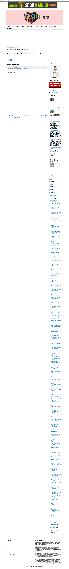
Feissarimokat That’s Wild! (56, 482)
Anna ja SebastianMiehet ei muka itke (56, 140)
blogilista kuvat (10, 28)
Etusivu (26, 115)
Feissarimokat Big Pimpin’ (56, 495)
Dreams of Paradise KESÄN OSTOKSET (56, 422)
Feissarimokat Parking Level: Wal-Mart (57, 98)
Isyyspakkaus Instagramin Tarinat (56, 323)
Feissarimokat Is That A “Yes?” (55, 351)
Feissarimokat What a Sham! (55, 281)
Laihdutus (32, 26)
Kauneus (27, 26)
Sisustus (50, 26)
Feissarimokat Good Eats (55, 248)
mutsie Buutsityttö (54, 331)
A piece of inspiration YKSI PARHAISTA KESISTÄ (56, 338)
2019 (51, 187)
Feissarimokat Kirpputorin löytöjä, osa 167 (56, 213)
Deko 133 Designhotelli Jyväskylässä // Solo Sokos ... (55, 340)
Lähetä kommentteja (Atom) (14, 117)
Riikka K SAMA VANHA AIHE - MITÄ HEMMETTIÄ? (56, 329)
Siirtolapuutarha (10, 60)
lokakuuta (53, 197)
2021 (51, 184)
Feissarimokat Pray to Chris (56, 343)
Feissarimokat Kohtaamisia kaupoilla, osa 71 (56, 216)
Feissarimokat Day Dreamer (54, 368)
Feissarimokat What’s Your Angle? (56, 390)
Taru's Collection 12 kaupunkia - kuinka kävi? (56, 255)
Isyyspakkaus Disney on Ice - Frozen (56, 461)
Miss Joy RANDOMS (54, 499)
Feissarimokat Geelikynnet (56, 285)
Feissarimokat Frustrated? (56, 269)
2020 (51, 186)
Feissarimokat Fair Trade (55, 260)
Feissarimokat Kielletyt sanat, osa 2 (55, 210)
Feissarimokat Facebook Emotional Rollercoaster (56, 450)
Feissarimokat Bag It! (55, 234)
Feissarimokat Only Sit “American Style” (55, 313)
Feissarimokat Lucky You (55, 315)
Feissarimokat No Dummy (56, 379)
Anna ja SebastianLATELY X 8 (56, 448)
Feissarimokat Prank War (55, 246)
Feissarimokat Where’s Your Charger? (56, 441)
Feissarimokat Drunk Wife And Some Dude (56, 348)
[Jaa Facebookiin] (16, 67)
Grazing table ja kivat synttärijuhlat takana (55, 105)
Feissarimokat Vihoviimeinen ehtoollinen (54, 469)
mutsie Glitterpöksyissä (55, 201)
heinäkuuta (53, 521)
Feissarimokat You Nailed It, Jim (55, 221)
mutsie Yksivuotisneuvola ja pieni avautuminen (56, 497)
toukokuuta (53, 524)
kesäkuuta (53, 522)
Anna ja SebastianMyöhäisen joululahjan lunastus (55, 356)
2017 (51, 190)
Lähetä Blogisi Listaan (54, 92)
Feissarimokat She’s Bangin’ (54, 300)
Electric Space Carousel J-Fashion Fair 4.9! (55, 298)
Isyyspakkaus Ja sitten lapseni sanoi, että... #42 (56, 501)
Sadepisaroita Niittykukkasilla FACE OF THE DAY (56, 506)
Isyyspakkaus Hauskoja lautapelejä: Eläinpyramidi (55, 257)
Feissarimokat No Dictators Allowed (56, 307)
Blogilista (15, 68)
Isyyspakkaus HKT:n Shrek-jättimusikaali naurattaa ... (56, 326)
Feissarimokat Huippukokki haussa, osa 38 (56, 473)
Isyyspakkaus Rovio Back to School (56, 345)
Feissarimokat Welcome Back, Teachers (55, 377)
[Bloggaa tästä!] (14, 67)
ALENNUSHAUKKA (54, 515)
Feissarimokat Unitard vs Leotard (55, 417)
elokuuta (53, 200)
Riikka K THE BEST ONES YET (55, 372)
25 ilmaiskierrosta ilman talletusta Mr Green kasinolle (57, 112)
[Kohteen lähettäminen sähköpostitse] (13, 67)
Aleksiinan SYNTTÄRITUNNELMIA (55, 267)
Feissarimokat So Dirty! (55, 452)
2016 (51, 192)
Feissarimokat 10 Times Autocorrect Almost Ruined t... (55, 364)
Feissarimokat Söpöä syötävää (55, 208)
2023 (51, 181)
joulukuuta (53, 193)
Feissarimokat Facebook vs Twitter (56, 387)
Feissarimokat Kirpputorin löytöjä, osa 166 (56, 290)
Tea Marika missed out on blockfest (55, 122)
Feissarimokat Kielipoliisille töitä (55, 401)
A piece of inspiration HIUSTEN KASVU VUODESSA (55, 310)
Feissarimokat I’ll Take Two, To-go (56, 262)
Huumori (22, 26)
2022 (51, 183)
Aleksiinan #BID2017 (54, 170)
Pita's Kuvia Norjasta (55, 252)
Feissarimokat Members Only (55, 415)
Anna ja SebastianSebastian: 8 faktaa (55, 226)
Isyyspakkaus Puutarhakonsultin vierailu (55, 510)
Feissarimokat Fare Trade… (56, 203)
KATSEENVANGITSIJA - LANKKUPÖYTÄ (57, 164)
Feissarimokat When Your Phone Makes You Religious (55, 438)
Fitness (13, 26)
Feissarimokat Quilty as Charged (55, 265)
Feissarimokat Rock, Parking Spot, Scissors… (56, 295)
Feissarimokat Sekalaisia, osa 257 (55, 480)
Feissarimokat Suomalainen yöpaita (55, 406)
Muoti (42, 26)
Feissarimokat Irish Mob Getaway (55, 444)
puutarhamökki (10, 59)
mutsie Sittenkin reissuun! (56, 394)
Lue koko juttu (10, 57)
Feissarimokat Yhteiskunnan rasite (55, 288)
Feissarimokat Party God (55, 445)
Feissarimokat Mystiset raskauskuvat (55, 283)
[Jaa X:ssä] (15, 67)
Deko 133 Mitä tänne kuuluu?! (55, 237)
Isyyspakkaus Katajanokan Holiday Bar (56, 334)
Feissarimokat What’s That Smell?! (56, 205)
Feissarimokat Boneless (55, 245)
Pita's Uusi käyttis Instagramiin (54, 250)
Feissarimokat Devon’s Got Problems (56, 223)
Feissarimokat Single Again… (55, 240)
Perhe (46, 26)
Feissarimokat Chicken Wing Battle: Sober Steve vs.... (56, 464)
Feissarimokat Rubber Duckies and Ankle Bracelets (55, 411)
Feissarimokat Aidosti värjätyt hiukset (55, 218)
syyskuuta (53, 198)
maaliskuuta (53, 527)
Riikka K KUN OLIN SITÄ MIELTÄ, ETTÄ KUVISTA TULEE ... (55, 232)
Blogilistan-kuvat (12, 554)
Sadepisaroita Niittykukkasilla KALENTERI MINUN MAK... (56, 242)
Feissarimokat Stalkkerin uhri (55, 478)
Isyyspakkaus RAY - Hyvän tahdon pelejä (56, 435)
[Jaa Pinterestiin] (17, 67)
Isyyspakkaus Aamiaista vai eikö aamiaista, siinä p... (56, 278)
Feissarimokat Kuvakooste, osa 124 (56, 293)
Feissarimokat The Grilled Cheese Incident (56, 493)
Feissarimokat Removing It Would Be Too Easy (56, 353)
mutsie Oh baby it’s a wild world (56, 321)
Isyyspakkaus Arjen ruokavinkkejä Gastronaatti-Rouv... (55, 518)
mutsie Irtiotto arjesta (55, 459)
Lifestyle (37, 26)
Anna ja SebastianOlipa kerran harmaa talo (55, 513)
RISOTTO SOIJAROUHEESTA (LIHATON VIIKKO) (55, 131)
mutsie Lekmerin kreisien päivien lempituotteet (55, 362)
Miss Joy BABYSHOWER (55, 273)
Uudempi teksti (10, 115)
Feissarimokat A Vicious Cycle (55, 393)
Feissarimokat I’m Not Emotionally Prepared (55, 381)
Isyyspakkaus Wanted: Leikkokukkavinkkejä (55, 397)
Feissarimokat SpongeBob (56, 466)
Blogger (41, 566)
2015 (51, 532)
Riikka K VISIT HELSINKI (55, 433)
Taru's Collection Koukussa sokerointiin (56, 272)
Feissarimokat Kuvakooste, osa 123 (56, 409)
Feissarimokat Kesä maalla (56, 398)
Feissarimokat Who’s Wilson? (55, 375)
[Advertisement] (27, 38)
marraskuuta (53, 195)
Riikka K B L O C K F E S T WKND (55, 504)
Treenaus (55, 26)
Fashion (8, 26)
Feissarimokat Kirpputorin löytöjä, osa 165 (56, 403)
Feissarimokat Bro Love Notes (55, 304)
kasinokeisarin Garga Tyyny (57, 154)
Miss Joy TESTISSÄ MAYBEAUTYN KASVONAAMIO (54, 425)
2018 (51, 189)
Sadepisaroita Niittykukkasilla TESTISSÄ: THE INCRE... (55, 428)
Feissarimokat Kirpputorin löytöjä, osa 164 (56, 475)
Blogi (12, 68)
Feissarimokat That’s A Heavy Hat (55, 488)
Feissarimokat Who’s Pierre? (55, 490)
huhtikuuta (53, 525)
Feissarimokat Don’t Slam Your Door (56, 457)
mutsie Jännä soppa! (55, 431)
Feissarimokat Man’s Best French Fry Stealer (56, 420)
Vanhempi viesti (44, 115)
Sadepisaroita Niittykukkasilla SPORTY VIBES (56, 384)
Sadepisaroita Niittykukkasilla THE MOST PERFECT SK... (55, 317)
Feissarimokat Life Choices (56, 369)
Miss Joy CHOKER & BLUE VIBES (55, 359)
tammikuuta (53, 530)
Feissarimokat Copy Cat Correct (55, 229)
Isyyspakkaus (19, 68)
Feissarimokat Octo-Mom (55, 302)
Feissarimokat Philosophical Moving (56, 148)
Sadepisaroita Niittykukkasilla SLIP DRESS (55, 484)
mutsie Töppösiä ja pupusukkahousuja (55, 276)
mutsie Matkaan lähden (55, 335)
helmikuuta (53, 529)
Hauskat (17, 26)
